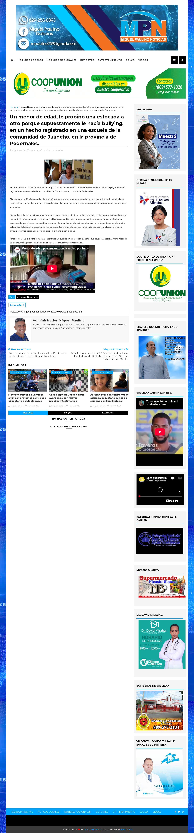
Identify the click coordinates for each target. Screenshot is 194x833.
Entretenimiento (110, 60)
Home (13, 107)
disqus (68, 413)
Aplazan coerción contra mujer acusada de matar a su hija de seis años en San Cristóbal (109, 397)
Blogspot (126, 829)
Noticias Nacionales (62, 60)
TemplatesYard (92, 829)
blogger (28, 413)
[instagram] (183, 812)
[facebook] (175, 812)
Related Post (17, 364)
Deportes (87, 60)
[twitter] (179, 812)
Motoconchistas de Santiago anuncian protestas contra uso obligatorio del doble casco (27, 397)
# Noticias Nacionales (27, 297)
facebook (107, 413)
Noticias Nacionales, (53, 150)
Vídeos (143, 60)
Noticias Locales (30, 60)
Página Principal (22, 811)
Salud (130, 60)
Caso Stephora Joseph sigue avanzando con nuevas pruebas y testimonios (66, 397)
